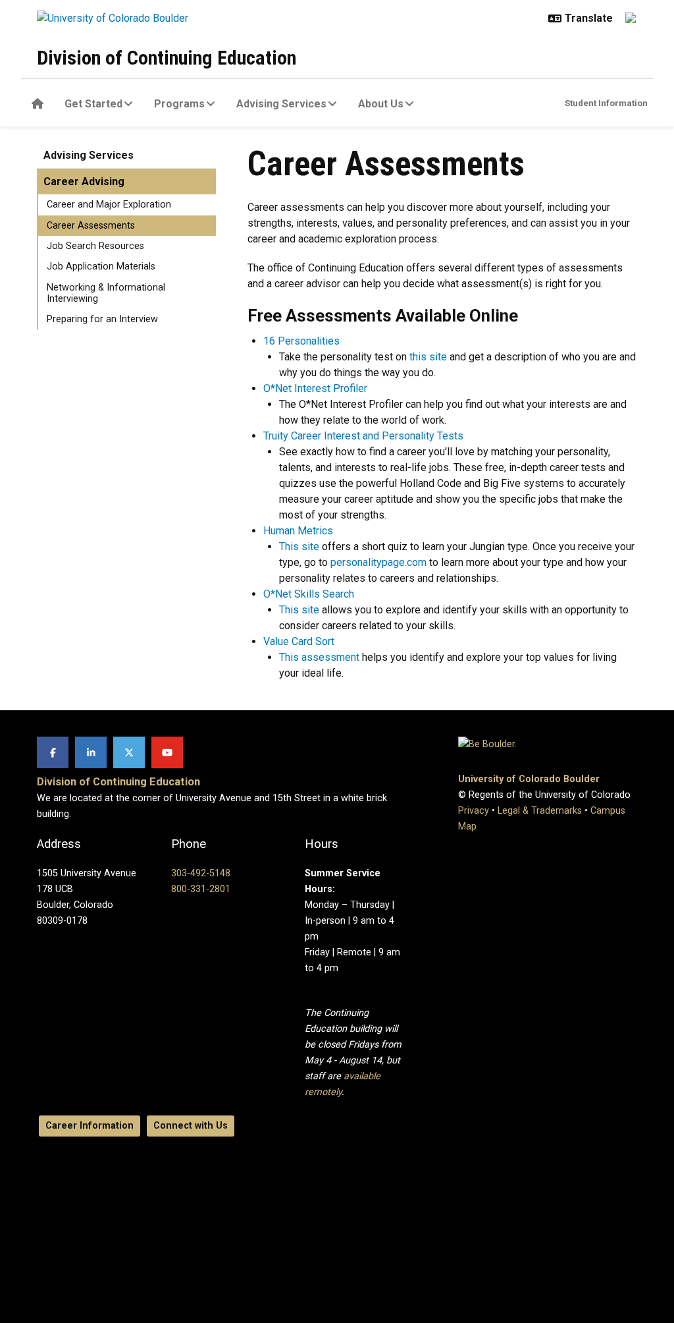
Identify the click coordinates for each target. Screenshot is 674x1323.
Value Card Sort (298, 641)
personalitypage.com (378, 562)
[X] (129, 752)
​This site (299, 546)
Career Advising (83, 181)
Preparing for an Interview (102, 319)
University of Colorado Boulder (529, 779)
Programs (179, 104)
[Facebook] (52, 752)
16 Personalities (301, 341)
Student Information (606, 103)
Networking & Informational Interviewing (106, 293)
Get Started (93, 104)
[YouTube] (167, 752)
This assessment (319, 657)
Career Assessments (91, 225)
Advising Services (281, 104)
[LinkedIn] (91, 752)
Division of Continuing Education (166, 57)
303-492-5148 (200, 873)
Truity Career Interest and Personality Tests (363, 436)
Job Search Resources (95, 246)
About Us (380, 104)
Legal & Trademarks (540, 810)
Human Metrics (298, 530)
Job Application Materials (101, 266)
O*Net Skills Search (308, 594)
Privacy (473, 810)
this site (428, 357)
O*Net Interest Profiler (315, 388)
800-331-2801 (200, 889)
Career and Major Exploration (109, 204)
